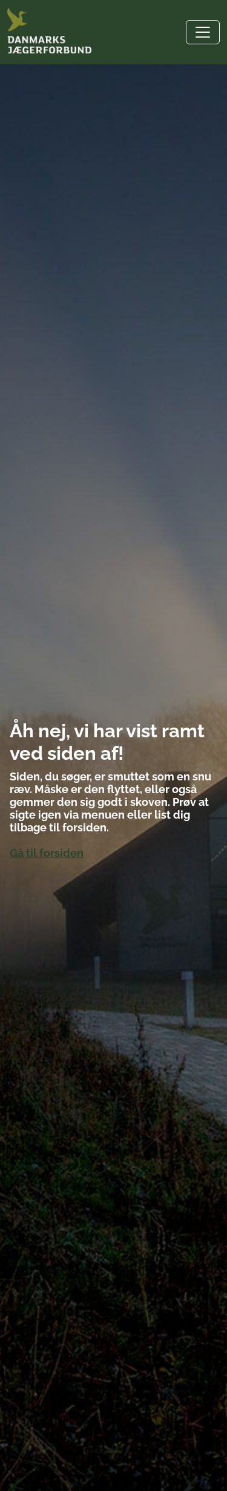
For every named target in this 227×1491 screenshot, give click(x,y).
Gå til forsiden (47, 853)
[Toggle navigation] (203, 32)
